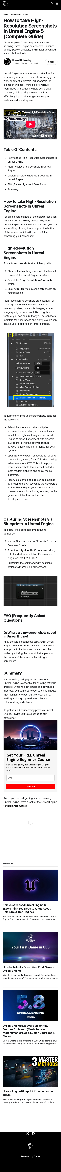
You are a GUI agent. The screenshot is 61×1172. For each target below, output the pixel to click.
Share (51, 61)
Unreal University (21, 60)
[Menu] (57, 3)
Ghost (37, 1156)
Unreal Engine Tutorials (16, 14)
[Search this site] (52, 3)
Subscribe (30, 786)
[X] (27, 1133)
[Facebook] (33, 1133)
